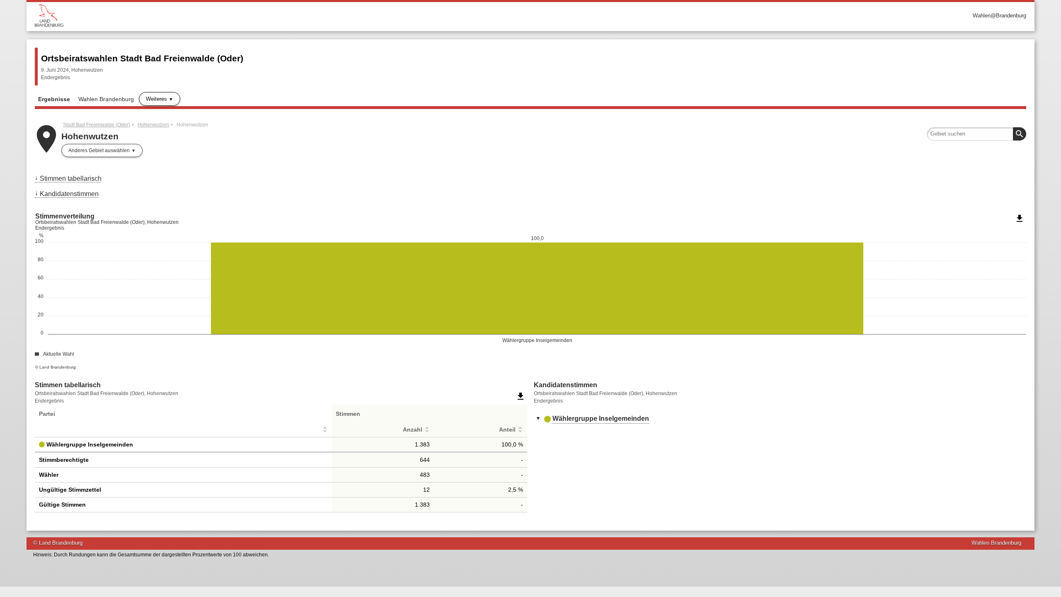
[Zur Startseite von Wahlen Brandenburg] (282, 15)
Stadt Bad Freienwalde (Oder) (96, 125)
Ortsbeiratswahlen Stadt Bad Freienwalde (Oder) (142, 58)
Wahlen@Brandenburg (999, 15)
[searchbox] (976, 134)
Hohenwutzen (153, 125)
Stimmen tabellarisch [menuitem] (71, 178)
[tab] (780, 419)
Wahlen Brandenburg (106, 99)
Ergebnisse (54, 99)
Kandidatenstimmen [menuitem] (69, 193)
